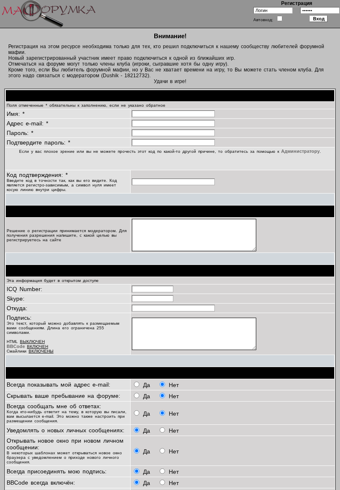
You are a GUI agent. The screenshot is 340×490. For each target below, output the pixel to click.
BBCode (16, 346)
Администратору (300, 151)
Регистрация (296, 3)
